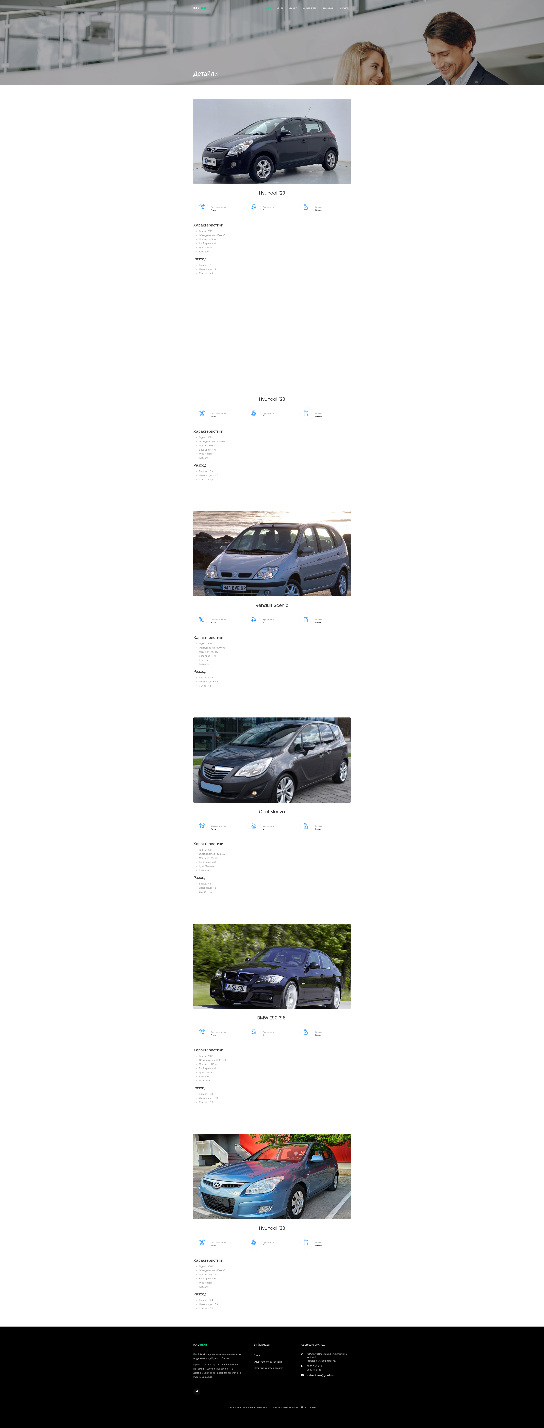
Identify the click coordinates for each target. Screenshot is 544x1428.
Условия (293, 7)
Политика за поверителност (268, 1368)
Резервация (327, 7)
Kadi (200, 8)
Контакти (343, 7)
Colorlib (311, 1407)
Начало (267, 7)
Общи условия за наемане (268, 1361)
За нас (280, 7)
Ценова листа (309, 7)
